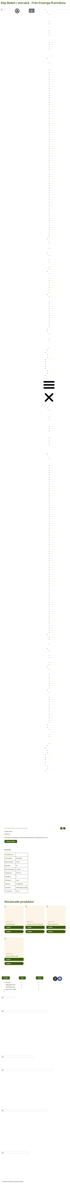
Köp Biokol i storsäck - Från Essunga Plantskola (33, 3)
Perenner (51, 331)
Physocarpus (54, 185)
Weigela (52, 236)
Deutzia (52, 118)
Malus (52, 181)
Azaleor (52, 241)
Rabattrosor (53, 266)
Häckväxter (51, 329)
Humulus (52, 283)
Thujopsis (53, 324)
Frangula (52, 139)
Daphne (52, 116)
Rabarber (53, 33)
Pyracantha (53, 197)
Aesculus (53, 72)
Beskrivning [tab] (7, 849)
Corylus (52, 104)
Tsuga (52, 327)
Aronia (52, 79)
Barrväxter (51, 294)
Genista (52, 144)
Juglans (52, 160)
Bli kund (49, 368)
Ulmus (52, 232)
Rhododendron (52, 239)
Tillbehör (51, 350)
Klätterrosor (53, 260)
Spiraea (52, 220)
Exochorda (53, 128)
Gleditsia (52, 146)
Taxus (52, 320)
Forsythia (53, 135)
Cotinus (52, 107)
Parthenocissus (54, 290)
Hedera (52, 280)
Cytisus (52, 114)
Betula (52, 84)
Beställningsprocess (54, 373)
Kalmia (52, 162)
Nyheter (49, 366)
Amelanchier (53, 77)
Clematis (52, 278)
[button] (49, 391)
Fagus (52, 130)
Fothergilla (53, 137)
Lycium (52, 174)
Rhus (51, 204)
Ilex (51, 158)
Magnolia (53, 179)
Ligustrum (53, 169)
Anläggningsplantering (53, 359)
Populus (52, 188)
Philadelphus (54, 183)
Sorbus (52, 218)
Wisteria (52, 292)
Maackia (52, 176)
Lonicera (52, 172)
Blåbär (52, 21)
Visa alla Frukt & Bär (52, 17)
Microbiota (53, 313)
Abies (52, 301)
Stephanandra (54, 222)
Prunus (52, 192)
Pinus (52, 317)
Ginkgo (52, 306)
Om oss (49, 364)
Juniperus (53, 308)
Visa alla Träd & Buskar (52, 65)
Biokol (48, 352)
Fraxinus (52, 141)
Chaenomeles (54, 100)
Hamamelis (53, 148)
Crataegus (53, 111)
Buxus (52, 88)
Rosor (50, 253)
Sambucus (53, 213)
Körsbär (52, 30)
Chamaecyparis (54, 304)
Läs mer (8, 927)
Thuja (52, 322)
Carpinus (52, 95)
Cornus (52, 102)
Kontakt (49, 375)
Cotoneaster (54, 109)
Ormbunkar (53, 347)
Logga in (21, 9)
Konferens (49, 361)
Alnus (52, 74)
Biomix (50, 357)
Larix (51, 310)
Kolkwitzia (53, 165)
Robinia (52, 209)
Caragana (53, 93)
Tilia (51, 229)
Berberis (52, 81)
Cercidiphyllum (54, 97)
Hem (5, 828)
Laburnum (53, 167)
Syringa (52, 227)
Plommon (53, 42)
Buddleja (52, 86)
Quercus (52, 202)
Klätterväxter (52, 271)
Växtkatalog (50, 9)
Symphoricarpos (55, 225)
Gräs (51, 338)
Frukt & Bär (51, 12)
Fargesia (52, 132)
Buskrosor (53, 269)
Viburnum (53, 234)
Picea (51, 315)
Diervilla (52, 121)
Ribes (52, 206)
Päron (52, 44)
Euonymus (53, 125)
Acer (51, 70)
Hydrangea (53, 153)
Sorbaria (52, 216)
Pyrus (52, 199)
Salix (51, 211)
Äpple (52, 46)
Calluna (52, 90)
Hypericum (53, 155)
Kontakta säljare (10, 841)
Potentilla (53, 190)
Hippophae (53, 151)
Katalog (10, 828)
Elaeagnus (53, 123)
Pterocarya (53, 195)
